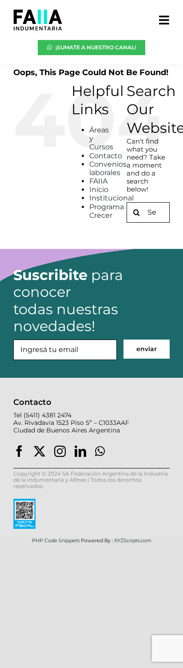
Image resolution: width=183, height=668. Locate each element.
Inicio (98, 189)
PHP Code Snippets (56, 540)
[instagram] (60, 451)
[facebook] (19, 451)
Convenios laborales (108, 168)
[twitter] (39, 451)
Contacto (105, 156)
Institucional (111, 198)
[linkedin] (80, 451)
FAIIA (98, 181)
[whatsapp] (100, 451)
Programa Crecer (106, 211)
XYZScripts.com (132, 540)
